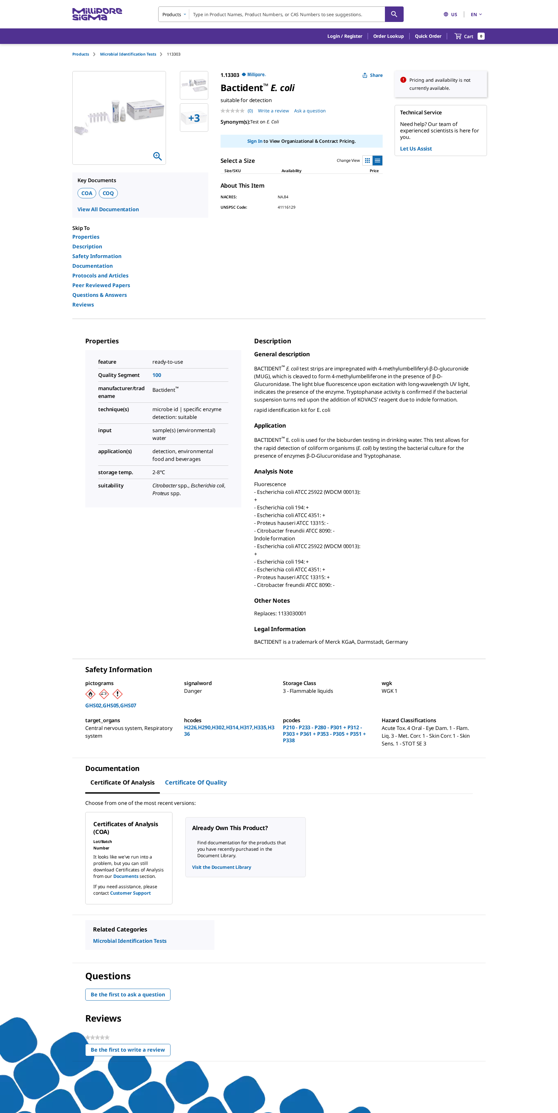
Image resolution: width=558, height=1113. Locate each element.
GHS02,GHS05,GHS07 (110, 705)
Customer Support (130, 893)
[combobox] (281, 14)
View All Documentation (108, 209)
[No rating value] (234, 111)
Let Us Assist (416, 148)
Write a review (273, 111)
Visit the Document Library (221, 867)
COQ (108, 193)
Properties (85, 236)
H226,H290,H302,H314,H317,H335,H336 (229, 730)
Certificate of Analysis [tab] (122, 782)
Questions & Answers (99, 294)
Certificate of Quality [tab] (196, 782)
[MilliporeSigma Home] (97, 14)
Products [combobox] (171, 14)
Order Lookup (388, 36)
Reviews (83, 304)
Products (80, 54)
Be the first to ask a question (128, 994)
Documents (126, 876)
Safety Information (96, 256)
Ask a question (310, 111)
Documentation (92, 265)
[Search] (394, 14)
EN (474, 14)
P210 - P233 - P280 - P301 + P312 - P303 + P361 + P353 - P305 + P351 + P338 (324, 734)
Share (376, 75)
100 (156, 375)
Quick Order (428, 36)
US (454, 14)
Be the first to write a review (130, 1051)
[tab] (86, 54)
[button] (344, 36)
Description (87, 246)
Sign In (255, 141)
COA (86, 193)
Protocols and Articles (100, 275)
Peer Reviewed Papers (101, 285)
